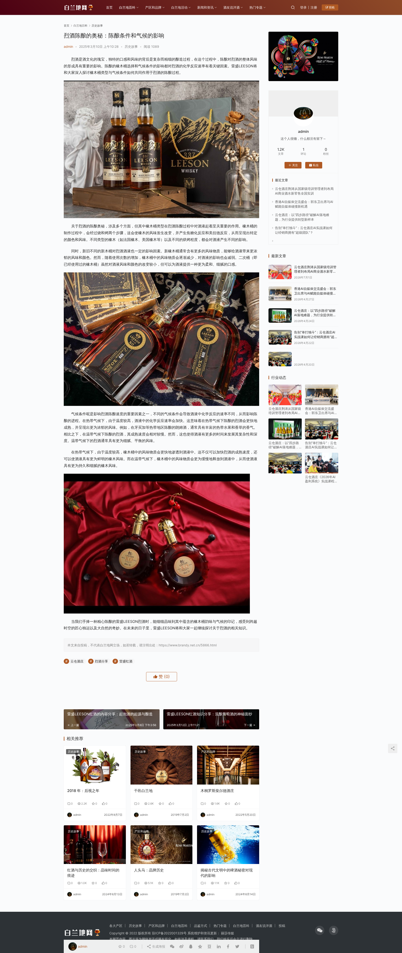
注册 (314, 7)
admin (68, 46)
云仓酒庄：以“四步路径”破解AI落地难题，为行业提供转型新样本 (315, 315)
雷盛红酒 (125, 661)
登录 (303, 7)
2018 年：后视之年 (83, 790)
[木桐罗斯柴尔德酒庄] (228, 765)
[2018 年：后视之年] (95, 765)
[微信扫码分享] (172, 946)
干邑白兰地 (143, 790)
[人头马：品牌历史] (162, 844)
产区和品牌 (153, 7)
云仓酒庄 (77, 661)
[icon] (319, 930)
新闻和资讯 (205, 7)
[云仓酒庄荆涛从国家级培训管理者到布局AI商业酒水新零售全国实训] (280, 272)
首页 (109, 7)
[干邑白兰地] (162, 765)
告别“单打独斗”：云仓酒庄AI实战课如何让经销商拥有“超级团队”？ (316, 336)
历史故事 (131, 46)
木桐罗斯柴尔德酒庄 (217, 790)
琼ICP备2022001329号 (169, 933)
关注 (295, 165)
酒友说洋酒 (231, 7)
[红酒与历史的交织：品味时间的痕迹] (95, 844)
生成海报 (158, 946)
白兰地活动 (179, 7)
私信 (315, 165)
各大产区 (115, 926)
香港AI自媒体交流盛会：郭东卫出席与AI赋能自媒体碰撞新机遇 (315, 293)
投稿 (331, 7)
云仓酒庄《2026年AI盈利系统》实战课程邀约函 (321, 479)
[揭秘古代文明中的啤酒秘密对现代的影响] (228, 844)
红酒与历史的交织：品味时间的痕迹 (93, 873)
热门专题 (255, 7)
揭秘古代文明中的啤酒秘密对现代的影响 (227, 873)
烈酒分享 (101, 661)
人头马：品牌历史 (149, 870)
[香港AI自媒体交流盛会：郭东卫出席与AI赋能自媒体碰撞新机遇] (280, 293)
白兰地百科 (127, 7)
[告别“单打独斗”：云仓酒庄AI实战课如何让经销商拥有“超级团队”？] (280, 337)
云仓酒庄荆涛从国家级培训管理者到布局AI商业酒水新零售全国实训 (315, 271)
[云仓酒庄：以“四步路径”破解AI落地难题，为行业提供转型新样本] (280, 315)
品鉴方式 (200, 926)
